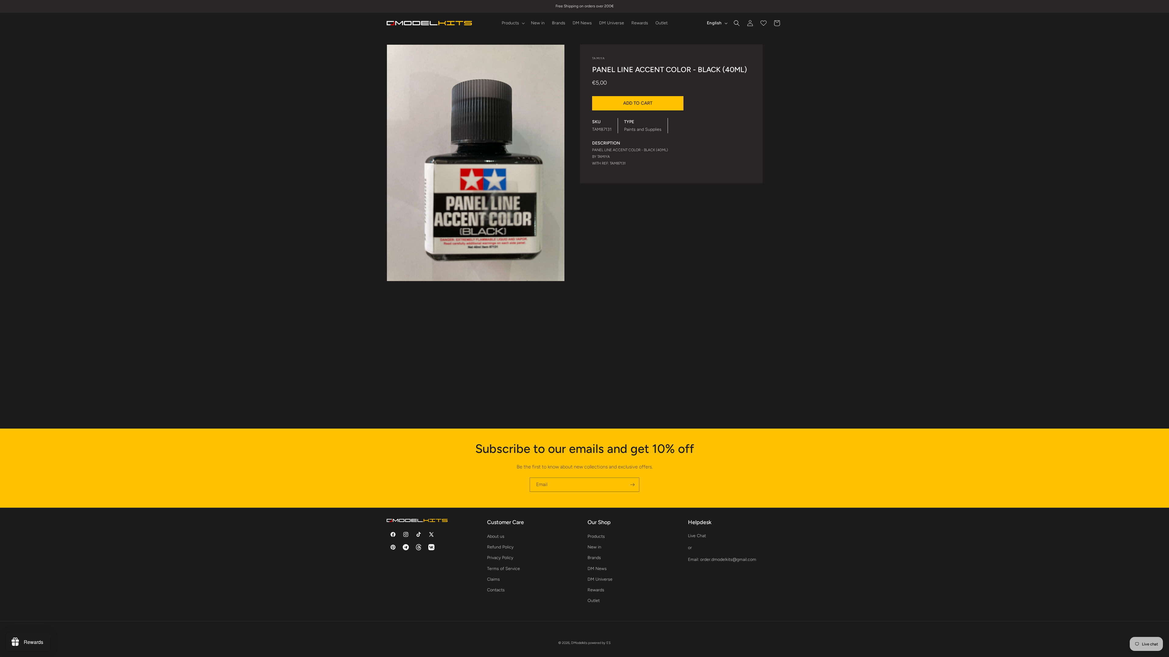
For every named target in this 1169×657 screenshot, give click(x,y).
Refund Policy (500, 547)
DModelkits (579, 643)
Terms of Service (503, 568)
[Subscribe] (632, 485)
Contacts (496, 590)
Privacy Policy (500, 557)
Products (596, 536)
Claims (493, 579)
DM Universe (600, 579)
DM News (597, 568)
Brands (594, 557)
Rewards (596, 590)
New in (594, 547)
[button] (512, 23)
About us (495, 536)
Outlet (594, 600)
